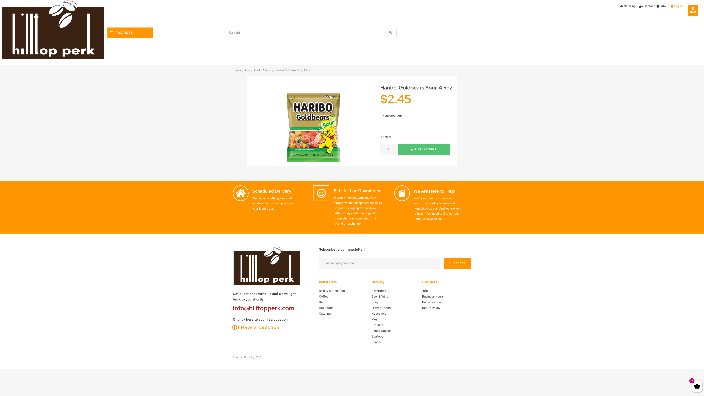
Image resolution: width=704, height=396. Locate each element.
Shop (247, 70)
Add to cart (425, 149)
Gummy (269, 70)
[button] (628, 6)
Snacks (257, 70)
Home (238, 70)
